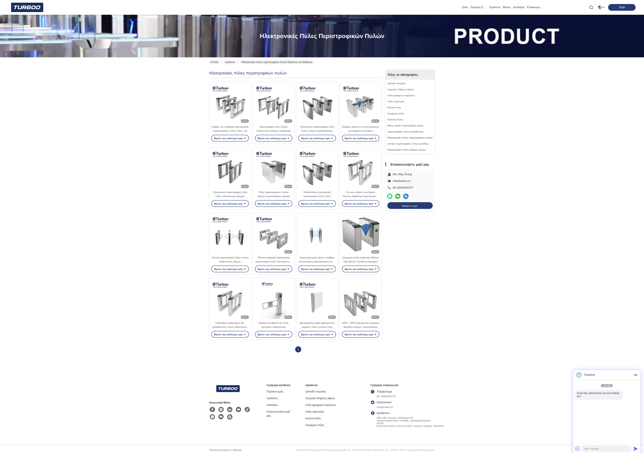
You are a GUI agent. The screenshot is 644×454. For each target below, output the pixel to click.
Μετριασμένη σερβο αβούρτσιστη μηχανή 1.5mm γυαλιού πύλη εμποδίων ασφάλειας (317, 327)
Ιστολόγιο (518, 7)
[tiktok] (247, 410)
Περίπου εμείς (478, 7)
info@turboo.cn (402, 181)
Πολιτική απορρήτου (220, 450)
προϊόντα (494, 7)
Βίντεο (507, 7)
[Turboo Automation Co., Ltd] (26, 7)
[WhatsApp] (390, 196)
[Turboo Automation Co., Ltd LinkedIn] (230, 410)
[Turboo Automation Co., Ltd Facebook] (212, 410)
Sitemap (237, 450)
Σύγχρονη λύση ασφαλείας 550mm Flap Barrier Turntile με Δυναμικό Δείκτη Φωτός (360, 261)
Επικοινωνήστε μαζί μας (535, 7)
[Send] (635, 448)
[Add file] (577, 448)
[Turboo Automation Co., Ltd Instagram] (221, 410)
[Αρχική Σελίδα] (227, 392)
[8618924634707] (212, 417)
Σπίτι (465, 7)
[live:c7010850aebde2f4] (406, 196)
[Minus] (636, 375)
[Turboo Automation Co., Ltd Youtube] (238, 410)
